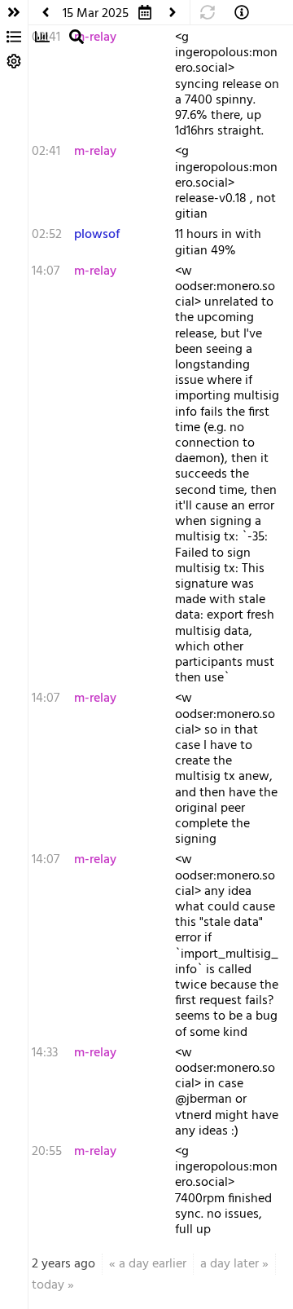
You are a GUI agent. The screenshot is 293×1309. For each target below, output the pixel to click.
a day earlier (152, 1264)
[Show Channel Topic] (242, 12)
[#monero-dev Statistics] (42, 36)
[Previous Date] (46, 12)
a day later (229, 1264)
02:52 (47, 234)
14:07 (45, 271)
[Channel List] (14, 36)
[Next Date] (173, 12)
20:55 (47, 1151)
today (48, 1285)
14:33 (45, 1053)
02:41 (46, 151)
